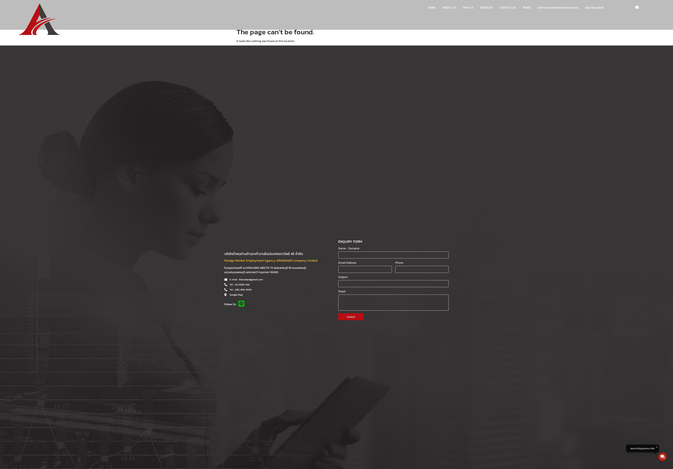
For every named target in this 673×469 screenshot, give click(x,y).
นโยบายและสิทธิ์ (594, 7)
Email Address (347, 262)
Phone (399, 262)
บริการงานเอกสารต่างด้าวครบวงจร (558, 7)
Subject (343, 277)
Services (486, 7)
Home (432, 7)
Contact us (508, 7)
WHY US (468, 7)
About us (449, 7)
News (527, 7)
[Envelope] (637, 7)
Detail (342, 291)
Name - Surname (348, 248)
